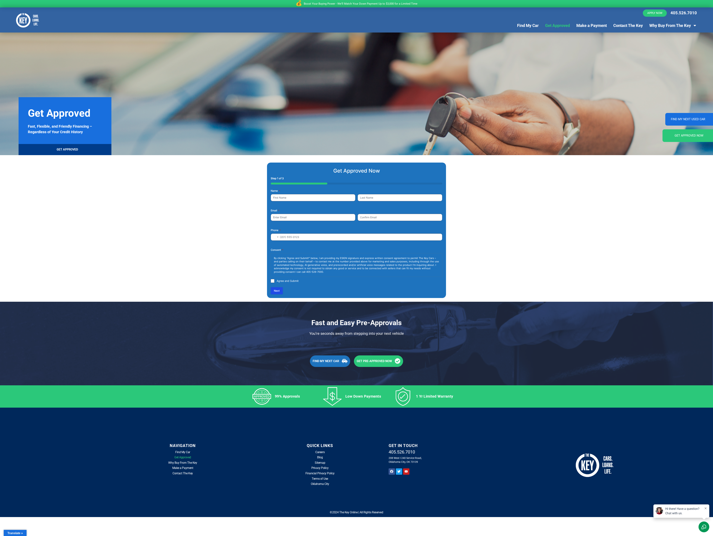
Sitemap (320, 462)
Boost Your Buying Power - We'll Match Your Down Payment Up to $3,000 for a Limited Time (360, 3)
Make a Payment (591, 25)
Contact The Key (628, 25)
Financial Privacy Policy (320, 473)
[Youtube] (406, 471)
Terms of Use (320, 478)
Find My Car (528, 25)
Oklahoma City (320, 484)
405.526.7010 (683, 13)
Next (277, 290)
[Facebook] (392, 471)
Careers (320, 452)
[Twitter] (399, 471)
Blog (320, 457)
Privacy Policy (320, 468)
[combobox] (275, 237)
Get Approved (557, 25)
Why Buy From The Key (670, 25)
